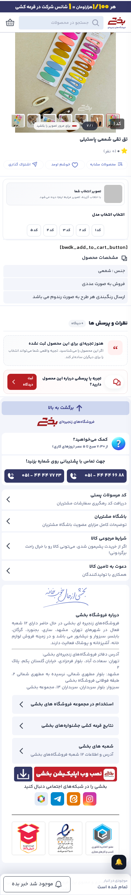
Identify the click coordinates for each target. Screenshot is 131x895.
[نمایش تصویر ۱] (113, 120)
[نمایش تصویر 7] (18, 120)
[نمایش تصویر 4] (65, 120)
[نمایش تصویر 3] (81, 120)
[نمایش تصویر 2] (97, 120)
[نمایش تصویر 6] (34, 120)
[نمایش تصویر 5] (49, 120)
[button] (61, 22)
